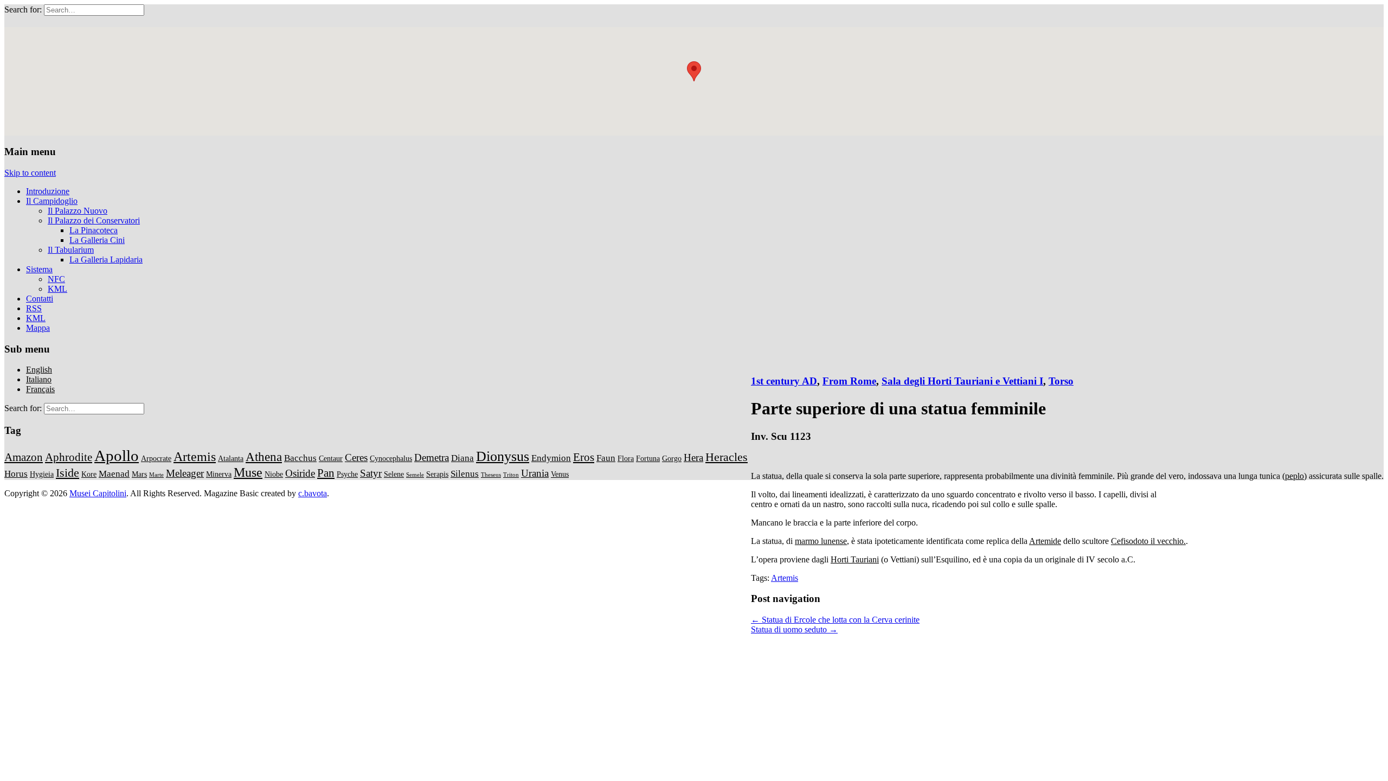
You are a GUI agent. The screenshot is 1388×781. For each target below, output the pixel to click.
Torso (1061, 381)
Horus (16, 474)
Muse (248, 472)
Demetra (431, 457)
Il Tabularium (71, 249)
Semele (415, 475)
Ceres (356, 457)
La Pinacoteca (93, 230)
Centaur (331, 458)
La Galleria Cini (97, 240)
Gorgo (672, 458)
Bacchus (300, 458)
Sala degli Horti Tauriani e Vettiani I (962, 381)
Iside (67, 472)
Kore (89, 474)
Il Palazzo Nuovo (77, 210)
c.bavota (312, 493)
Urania (535, 473)
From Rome (849, 381)
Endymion (551, 458)
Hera (693, 457)
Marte (156, 475)
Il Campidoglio (52, 201)
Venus (560, 474)
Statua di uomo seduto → (794, 629)
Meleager (185, 473)
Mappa (38, 327)
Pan (326, 472)
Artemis (784, 577)
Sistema (39, 269)
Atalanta (230, 458)
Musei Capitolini (97, 493)
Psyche (347, 474)
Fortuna (648, 458)
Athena (264, 457)
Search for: (23, 9)
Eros (583, 457)
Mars (139, 474)
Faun (605, 458)
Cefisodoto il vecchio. (1148, 541)
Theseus (491, 475)
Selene (394, 474)
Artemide (1045, 541)
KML (57, 288)
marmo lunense (821, 541)
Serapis (437, 474)
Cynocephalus (391, 458)
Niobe (274, 474)
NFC (56, 279)
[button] (694, 71)
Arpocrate (156, 458)
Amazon (23, 457)
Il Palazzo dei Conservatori (94, 220)
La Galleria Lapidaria (106, 259)
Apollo (116, 455)
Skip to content (30, 172)
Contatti (39, 298)
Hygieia (42, 474)
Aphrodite (68, 457)
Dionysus (502, 456)
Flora (626, 458)
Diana (462, 458)
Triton (511, 475)
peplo (1294, 476)
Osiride (300, 473)
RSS (34, 308)
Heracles (726, 457)
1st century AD (784, 381)
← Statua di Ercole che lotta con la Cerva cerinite (835, 619)
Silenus (465, 474)
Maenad (114, 474)
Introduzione (47, 191)
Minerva (219, 474)
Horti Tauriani (855, 559)
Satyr (371, 473)
